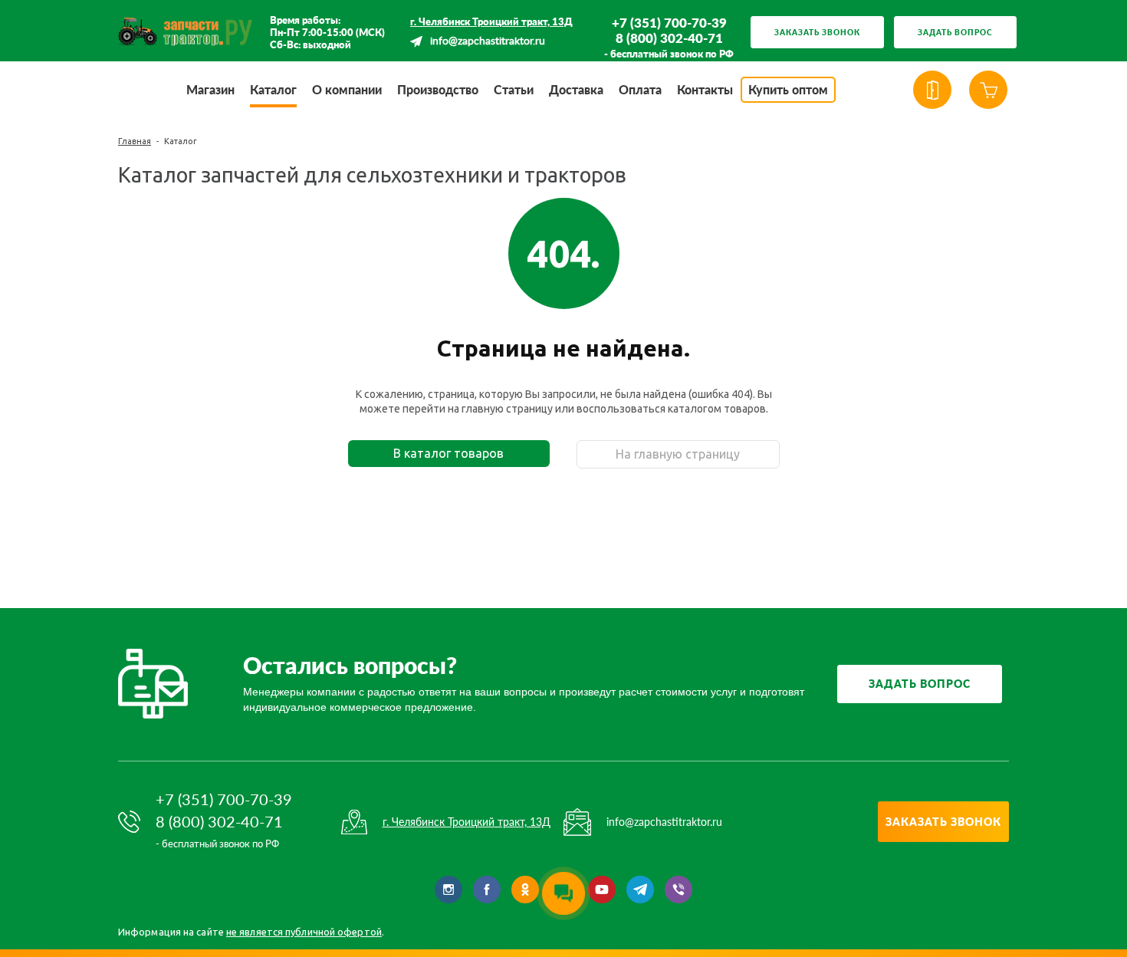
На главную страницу (678, 454)
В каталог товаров (448, 453)
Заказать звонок (817, 32)
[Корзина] (988, 90)
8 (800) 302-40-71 (669, 38)
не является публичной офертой (304, 931)
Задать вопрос (955, 32)
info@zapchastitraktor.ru (487, 41)
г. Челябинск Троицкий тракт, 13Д (491, 21)
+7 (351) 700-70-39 (669, 23)
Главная (134, 141)
